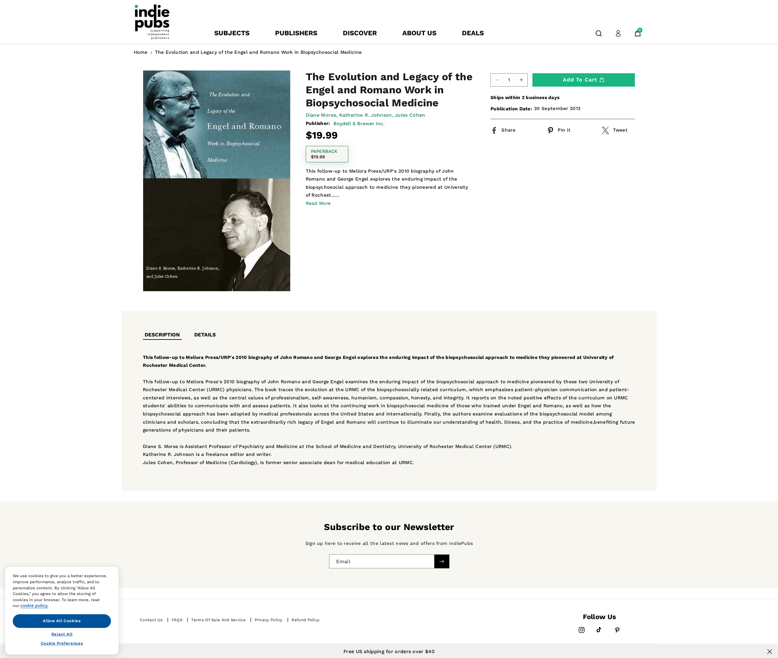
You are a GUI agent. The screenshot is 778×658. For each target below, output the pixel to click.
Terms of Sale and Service (218, 620)
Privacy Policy (269, 620)
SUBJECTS (232, 33)
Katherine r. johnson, (366, 115)
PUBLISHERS (296, 33)
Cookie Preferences (62, 643)
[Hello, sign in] (618, 33)
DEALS (473, 33)
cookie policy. (34, 605)
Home (140, 52)
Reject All (62, 634)
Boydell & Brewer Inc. (358, 123)
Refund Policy (305, 620)
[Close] (769, 651)
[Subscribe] (441, 561)
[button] (598, 33)
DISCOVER (360, 33)
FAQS (177, 620)
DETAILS (205, 335)
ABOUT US (419, 33)
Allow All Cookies (62, 620)
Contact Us (151, 620)
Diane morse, (322, 115)
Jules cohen (410, 115)
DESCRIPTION (162, 335)
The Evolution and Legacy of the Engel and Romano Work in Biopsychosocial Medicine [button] (258, 52)
